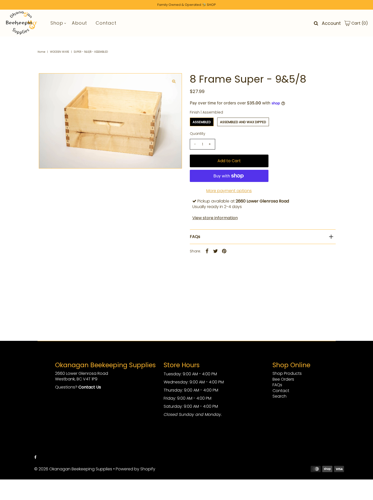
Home (41, 52)
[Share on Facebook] (207, 251)
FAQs (195, 236)
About (79, 23)
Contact (106, 23)
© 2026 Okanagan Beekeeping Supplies (73, 469)
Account (331, 23)
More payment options (229, 191)
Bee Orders (283, 379)
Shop (56, 23)
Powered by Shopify (135, 469)
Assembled (202, 122)
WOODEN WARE (59, 52)
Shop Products (287, 373)
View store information (215, 218)
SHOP (211, 4)
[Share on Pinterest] (224, 251)
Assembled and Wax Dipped (243, 122)
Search (279, 396)
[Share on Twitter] (215, 251)
